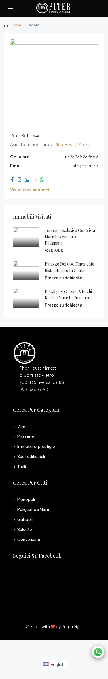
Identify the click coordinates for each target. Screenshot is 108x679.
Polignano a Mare (33, 509)
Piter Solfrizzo (25, 135)
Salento (24, 529)
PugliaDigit (71, 626)
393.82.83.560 (34, 389)
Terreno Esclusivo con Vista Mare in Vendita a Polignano (70, 237)
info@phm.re (85, 165)
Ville (21, 426)
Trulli (21, 466)
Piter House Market (73, 144)
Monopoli (26, 499)
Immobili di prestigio (36, 446)
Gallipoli (25, 519)
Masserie (25, 436)
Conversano (28, 539)
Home (16, 25)
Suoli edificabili (31, 456)
